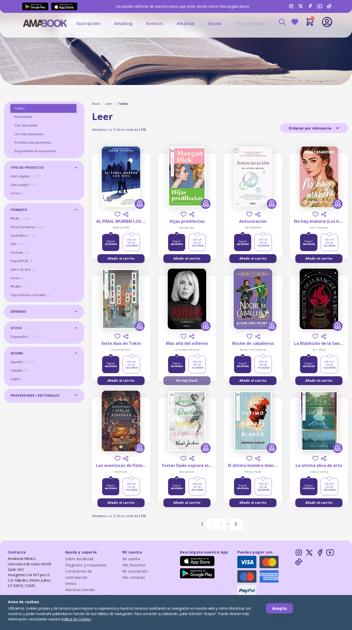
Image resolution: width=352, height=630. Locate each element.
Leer (108, 103)
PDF (18, 244)
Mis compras (133, 577)
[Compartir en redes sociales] (126, 214)
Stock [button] (16, 328)
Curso (18, 193)
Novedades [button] (23, 117)
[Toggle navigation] (306, 36)
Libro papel (24, 185)
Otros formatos (27, 227)
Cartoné (20, 252)
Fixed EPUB (22, 261)
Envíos (71, 583)
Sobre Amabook (79, 558)
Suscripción (88, 23)
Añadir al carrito (121, 258)
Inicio (96, 103)
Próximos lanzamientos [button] (32, 142)
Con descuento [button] (26, 125)
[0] (310, 24)
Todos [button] (19, 108)
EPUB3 (18, 286)
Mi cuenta (131, 558)
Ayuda (214, 23)
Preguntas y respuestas (86, 565)
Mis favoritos (134, 565)
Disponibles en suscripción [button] (35, 151)
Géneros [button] (18, 311)
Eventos (154, 23)
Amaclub (186, 23)
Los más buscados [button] (28, 134)
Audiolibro (23, 235)
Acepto (279, 608)
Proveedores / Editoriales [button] (35, 395)
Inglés (17, 379)
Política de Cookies (76, 619)
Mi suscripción (135, 571)
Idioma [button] (17, 353)
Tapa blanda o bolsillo (31, 295)
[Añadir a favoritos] (117, 214)
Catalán (19, 370)
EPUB (20, 218)
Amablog (123, 23)
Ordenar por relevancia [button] (310, 128)
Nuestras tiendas (80, 589)
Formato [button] (19, 210)
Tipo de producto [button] (27, 167)
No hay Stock (187, 380)
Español (22, 362)
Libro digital (26, 176)
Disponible (25, 337)
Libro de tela (23, 269)
